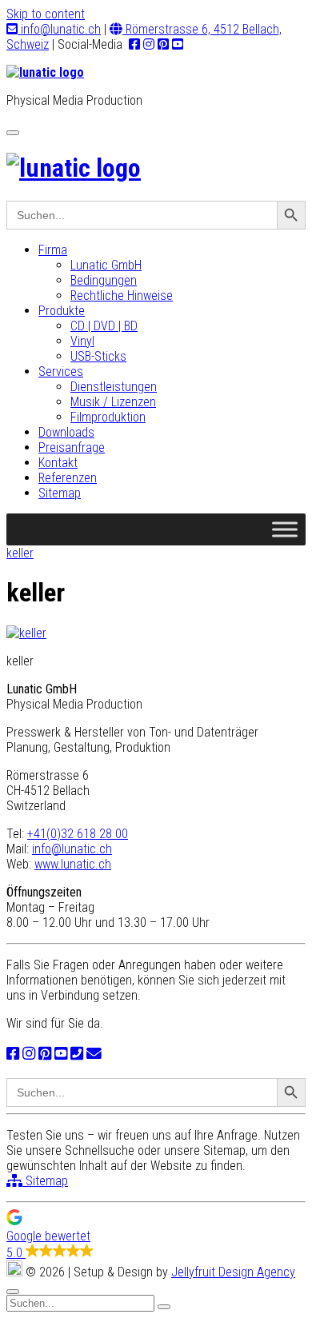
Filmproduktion (108, 417)
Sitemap (59, 493)
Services (60, 371)
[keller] (26, 633)
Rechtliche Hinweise (121, 295)
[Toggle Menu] (285, 529)
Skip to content (45, 14)
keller (20, 553)
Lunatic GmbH (106, 265)
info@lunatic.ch (59, 29)
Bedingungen (103, 280)
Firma (52, 250)
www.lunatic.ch (72, 864)
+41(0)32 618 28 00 (77, 833)
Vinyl (82, 341)
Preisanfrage (71, 447)
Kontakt (58, 462)
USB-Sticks (98, 356)
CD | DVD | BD (104, 325)
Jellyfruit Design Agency (233, 1272)
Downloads (66, 432)
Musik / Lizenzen (113, 401)
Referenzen (67, 477)
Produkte (61, 310)
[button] (156, 1234)
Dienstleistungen (113, 386)
